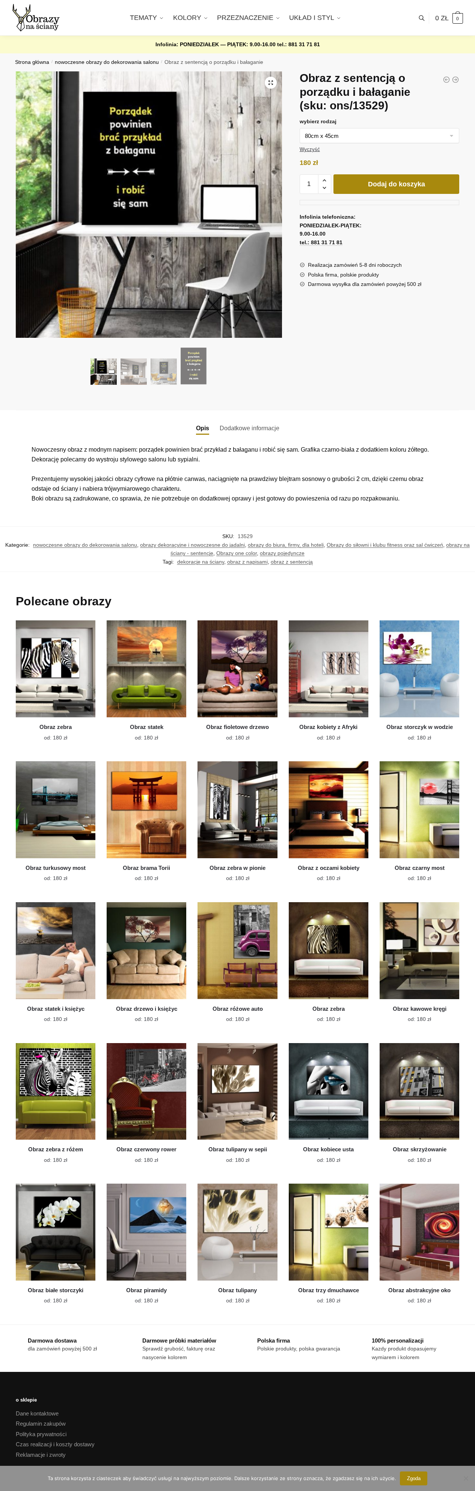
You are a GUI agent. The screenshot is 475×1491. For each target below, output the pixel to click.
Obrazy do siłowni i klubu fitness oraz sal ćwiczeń (385, 545)
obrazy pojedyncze (282, 553)
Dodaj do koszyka (396, 184)
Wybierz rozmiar (50, 733)
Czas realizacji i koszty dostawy (55, 1444)
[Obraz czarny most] (419, 809)
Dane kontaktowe (37, 1413)
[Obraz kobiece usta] (328, 1091)
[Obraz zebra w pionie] (237, 809)
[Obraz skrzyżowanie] (419, 1091)
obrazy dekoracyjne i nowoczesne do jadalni (192, 545)
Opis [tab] (202, 428)
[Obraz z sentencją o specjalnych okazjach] (446, 79)
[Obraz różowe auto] (237, 950)
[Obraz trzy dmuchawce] (328, 1232)
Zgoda (414, 1478)
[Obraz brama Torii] (146, 809)
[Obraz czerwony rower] (146, 1091)
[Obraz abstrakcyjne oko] (419, 1232)
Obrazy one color (236, 553)
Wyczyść (310, 149)
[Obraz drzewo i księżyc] (146, 950)
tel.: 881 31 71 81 (298, 44)
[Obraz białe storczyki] (55, 1232)
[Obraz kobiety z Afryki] (328, 668)
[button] (271, 83)
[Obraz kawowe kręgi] (419, 950)
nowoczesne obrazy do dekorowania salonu (107, 62)
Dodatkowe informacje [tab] (249, 428)
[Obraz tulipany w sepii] (237, 1091)
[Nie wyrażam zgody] (465, 1478)
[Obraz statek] (146, 668)
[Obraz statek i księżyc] (55, 950)
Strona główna (32, 62)
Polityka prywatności (41, 1434)
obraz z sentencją (292, 562)
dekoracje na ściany (200, 562)
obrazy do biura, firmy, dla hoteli (286, 545)
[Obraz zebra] (55, 668)
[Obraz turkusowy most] (55, 809)
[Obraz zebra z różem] (55, 1091)
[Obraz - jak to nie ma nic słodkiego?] (455, 79)
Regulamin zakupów (41, 1423)
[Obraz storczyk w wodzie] (419, 668)
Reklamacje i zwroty (41, 1455)
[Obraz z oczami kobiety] (328, 809)
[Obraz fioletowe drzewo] (237, 668)
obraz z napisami (247, 562)
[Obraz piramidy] (146, 1232)
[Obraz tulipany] (237, 1232)
